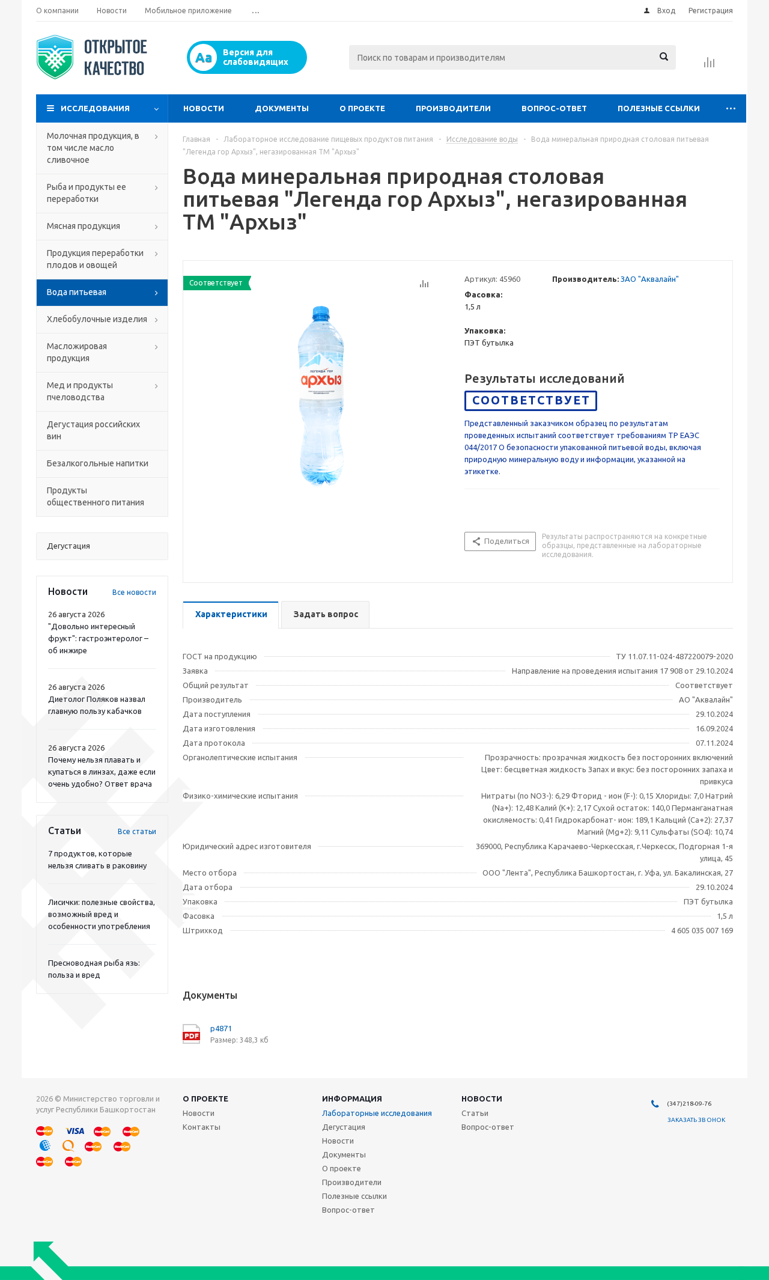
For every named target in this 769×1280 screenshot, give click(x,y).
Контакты (201, 1127)
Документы (282, 108)
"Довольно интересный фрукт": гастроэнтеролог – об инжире (98, 638)
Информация (352, 1098)
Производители (453, 108)
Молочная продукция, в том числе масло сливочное (93, 148)
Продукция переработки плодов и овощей (95, 259)
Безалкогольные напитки (97, 463)
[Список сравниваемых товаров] (709, 66)
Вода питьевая (76, 292)
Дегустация (343, 1127)
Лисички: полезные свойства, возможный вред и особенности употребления (101, 914)
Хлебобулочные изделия (97, 319)
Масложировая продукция (77, 352)
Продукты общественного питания (95, 496)
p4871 (221, 1028)
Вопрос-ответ (554, 108)
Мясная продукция (83, 226)
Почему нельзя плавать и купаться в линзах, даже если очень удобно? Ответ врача (102, 771)
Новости (203, 108)
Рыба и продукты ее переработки (86, 193)
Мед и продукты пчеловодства (80, 391)
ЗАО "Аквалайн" (650, 279)
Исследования (95, 108)
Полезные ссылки (659, 108)
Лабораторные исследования (377, 1113)
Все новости (134, 592)
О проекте (362, 108)
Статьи (474, 1113)
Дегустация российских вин (93, 430)
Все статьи (137, 831)
